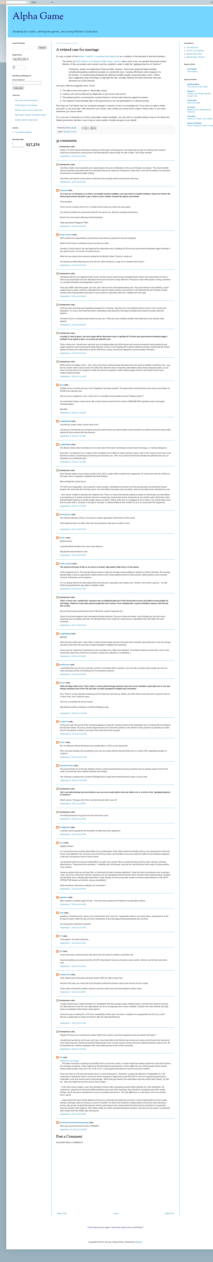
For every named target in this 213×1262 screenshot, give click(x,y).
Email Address (18, 80)
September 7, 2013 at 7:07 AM (73, 928)
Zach (61, 385)
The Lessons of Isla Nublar (197, 87)
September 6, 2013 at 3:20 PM (73, 819)
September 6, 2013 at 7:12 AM (73, 376)
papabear (63, 897)
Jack (61, 843)
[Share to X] (89, 128)
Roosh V (191, 91)
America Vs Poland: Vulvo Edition (199, 119)
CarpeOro (63, 722)
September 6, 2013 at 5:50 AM (73, 226)
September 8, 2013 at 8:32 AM (73, 1114)
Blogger (139, 1242)
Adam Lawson (65, 235)
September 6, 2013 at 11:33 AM (73, 734)
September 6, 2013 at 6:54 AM (73, 353)
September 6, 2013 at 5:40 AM (73, 182)
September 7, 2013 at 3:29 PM (73, 992)
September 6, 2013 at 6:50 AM (73, 325)
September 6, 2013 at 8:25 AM (73, 529)
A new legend (192, 71)
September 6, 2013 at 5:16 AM (73, 156)
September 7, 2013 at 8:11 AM (72, 943)
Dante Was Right (193, 103)
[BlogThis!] (86, 128)
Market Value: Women (195, 57)
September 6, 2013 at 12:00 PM (73, 780)
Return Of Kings (194, 123)
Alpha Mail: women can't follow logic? (30, 115)
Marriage (66, 132)
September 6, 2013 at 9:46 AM (73, 656)
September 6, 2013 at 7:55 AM (73, 506)
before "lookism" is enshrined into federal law (99, 56)
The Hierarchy (192, 47)
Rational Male (193, 84)
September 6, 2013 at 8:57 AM (73, 555)
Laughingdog (65, 421)
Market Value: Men (194, 54)
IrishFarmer (64, 665)
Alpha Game (38, 16)
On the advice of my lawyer (26, 105)
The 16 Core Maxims (195, 51)
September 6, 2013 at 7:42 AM (73, 462)
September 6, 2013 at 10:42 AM (73, 713)
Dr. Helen (191, 107)
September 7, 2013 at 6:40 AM (73, 904)
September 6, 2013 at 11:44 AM (73, 757)
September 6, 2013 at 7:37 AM (73, 436)
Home (116, 1213)
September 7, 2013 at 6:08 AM (73, 889)
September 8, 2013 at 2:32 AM (73, 1049)
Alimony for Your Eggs (69, 1061)
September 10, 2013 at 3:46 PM (73, 1130)
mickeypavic (65, 514)
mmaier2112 (64, 974)
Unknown (63, 190)
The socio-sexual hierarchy (26, 100)
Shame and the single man (26, 120)
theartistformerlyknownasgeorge (74, 1122)
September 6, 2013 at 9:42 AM (73, 625)
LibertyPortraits (66, 765)
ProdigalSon (64, 827)
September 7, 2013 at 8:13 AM (73, 966)
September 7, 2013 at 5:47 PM (73, 1023)
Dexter (62, 538)
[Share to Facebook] (92, 128)
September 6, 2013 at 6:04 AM (73, 265)
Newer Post (62, 1213)
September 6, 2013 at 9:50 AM (73, 674)
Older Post (169, 1213)
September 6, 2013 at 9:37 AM (73, 589)
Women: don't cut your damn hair (29, 110)
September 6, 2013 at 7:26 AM (73, 413)
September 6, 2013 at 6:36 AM (73, 296)
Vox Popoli (191, 69)
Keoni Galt (191, 100)
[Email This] (83, 128)
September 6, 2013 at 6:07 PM (73, 834)
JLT (60, 936)
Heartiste (191, 116)
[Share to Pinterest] (95, 128)
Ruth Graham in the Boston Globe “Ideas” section (98, 61)
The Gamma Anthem (23, 132)
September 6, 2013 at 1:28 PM (73, 804)
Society (74, 132)
